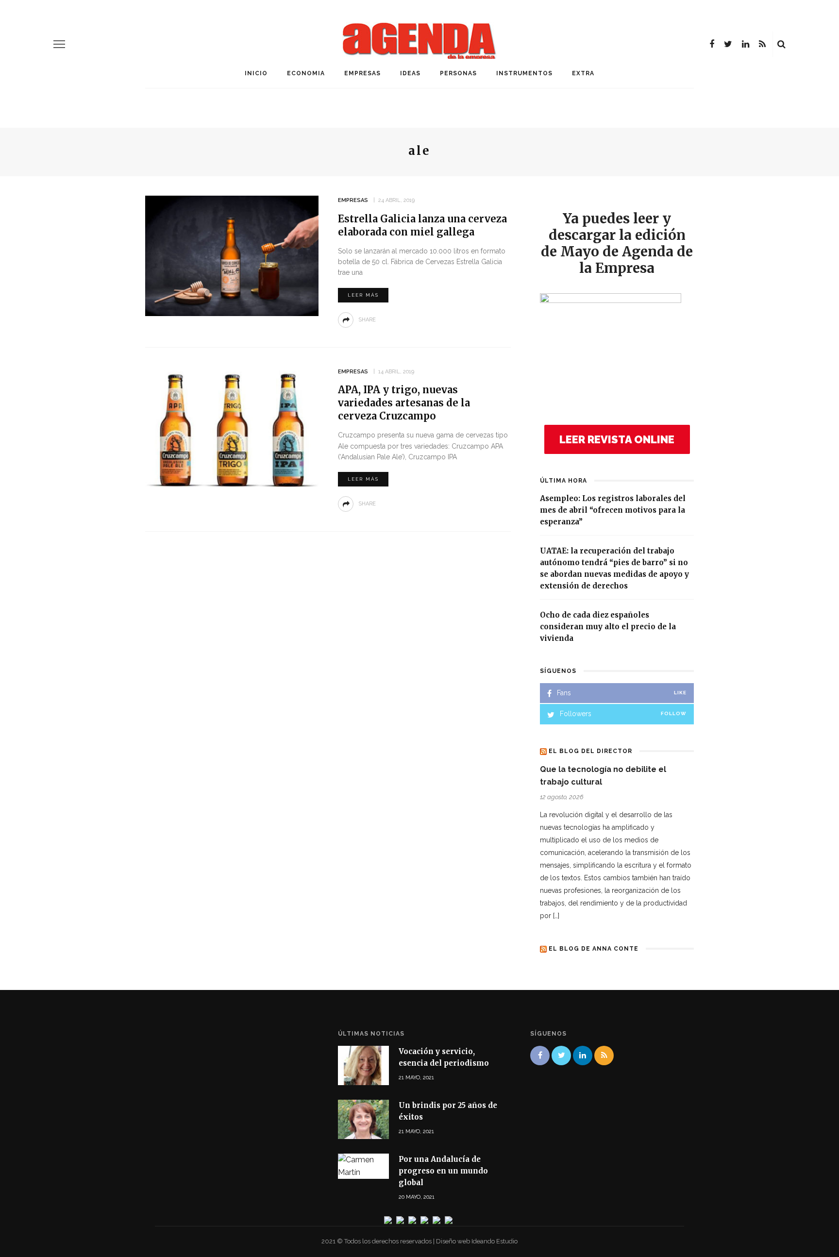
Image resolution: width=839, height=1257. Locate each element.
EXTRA (583, 73)
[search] (781, 44)
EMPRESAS (362, 73)
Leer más (363, 295)
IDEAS (410, 73)
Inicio (256, 73)
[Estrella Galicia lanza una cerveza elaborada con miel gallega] (232, 255)
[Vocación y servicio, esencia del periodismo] (363, 1064)
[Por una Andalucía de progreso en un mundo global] (363, 1165)
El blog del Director (590, 751)
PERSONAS (458, 73)
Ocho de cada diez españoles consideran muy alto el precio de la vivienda (608, 626)
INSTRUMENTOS (524, 73)
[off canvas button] (59, 44)
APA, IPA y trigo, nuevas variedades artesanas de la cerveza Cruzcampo (404, 403)
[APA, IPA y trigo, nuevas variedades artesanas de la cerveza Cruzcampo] (232, 426)
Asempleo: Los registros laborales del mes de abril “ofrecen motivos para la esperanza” (613, 510)
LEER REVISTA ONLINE (616, 439)
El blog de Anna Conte (593, 948)
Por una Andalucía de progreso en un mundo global (443, 1171)
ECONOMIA (306, 73)
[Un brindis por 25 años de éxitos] (363, 1118)
